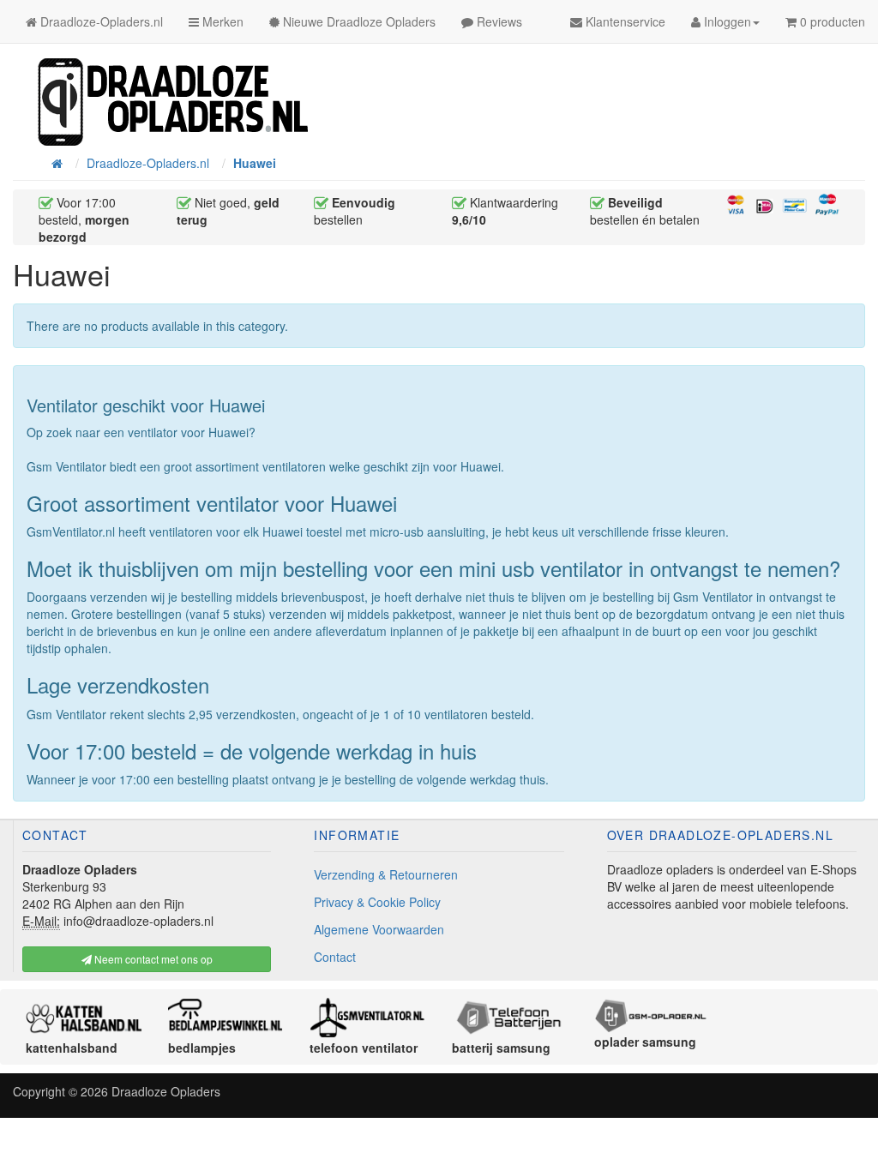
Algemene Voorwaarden (379, 929)
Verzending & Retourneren (386, 874)
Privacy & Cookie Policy (377, 901)
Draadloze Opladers (165, 1091)
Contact (335, 956)
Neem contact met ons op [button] (152, 959)
